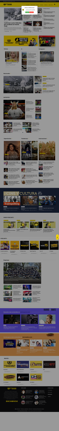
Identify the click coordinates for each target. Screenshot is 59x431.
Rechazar (31, 12)
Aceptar (27, 12)
